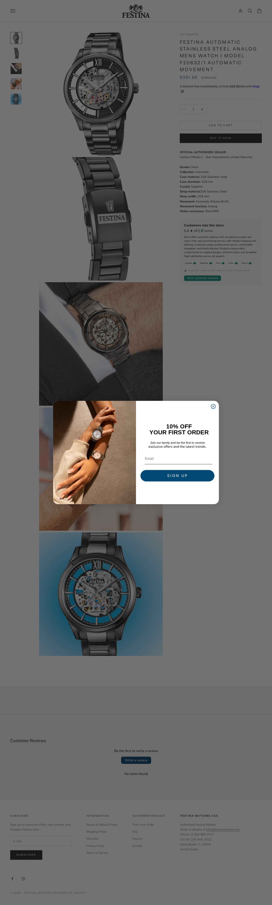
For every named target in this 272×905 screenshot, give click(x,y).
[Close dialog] (213, 406)
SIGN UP (177, 475)
